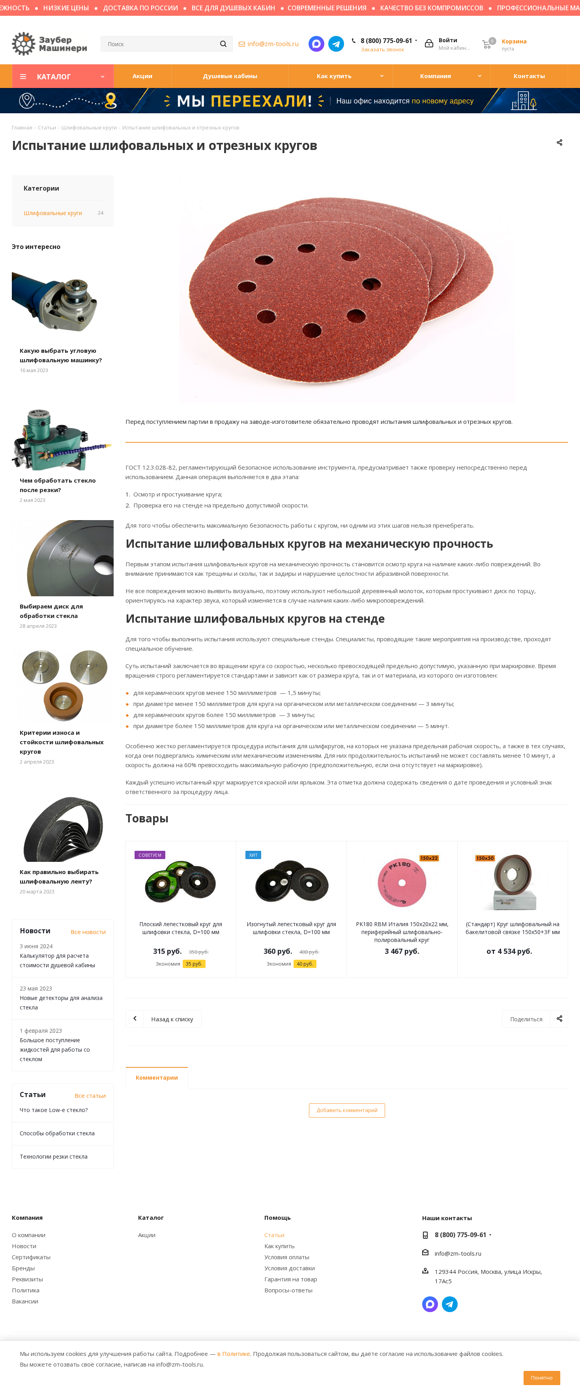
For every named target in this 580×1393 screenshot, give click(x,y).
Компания (27, 1217)
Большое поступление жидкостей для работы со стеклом (55, 1049)
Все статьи (90, 1095)
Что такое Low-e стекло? (54, 1110)
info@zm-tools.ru (273, 43)
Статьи (274, 1235)
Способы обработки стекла (57, 1133)
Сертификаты (31, 1257)
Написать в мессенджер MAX (316, 44)
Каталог (151, 1217)
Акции (146, 1235)
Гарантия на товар (290, 1279)
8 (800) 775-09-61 (386, 40)
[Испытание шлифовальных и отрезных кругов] (346, 289)
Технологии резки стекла (54, 1156)
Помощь (277, 1217)
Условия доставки (289, 1268)
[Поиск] (223, 44)
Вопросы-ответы (288, 1290)
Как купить (279, 1246)
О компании (28, 1235)
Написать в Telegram (336, 44)
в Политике (233, 1353)
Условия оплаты (286, 1257)
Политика (25, 1290)
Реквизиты (27, 1279)
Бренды (23, 1268)
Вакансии (25, 1301)
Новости (24, 1246)
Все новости (88, 932)
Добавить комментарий (347, 1110)
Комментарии (157, 1077)
